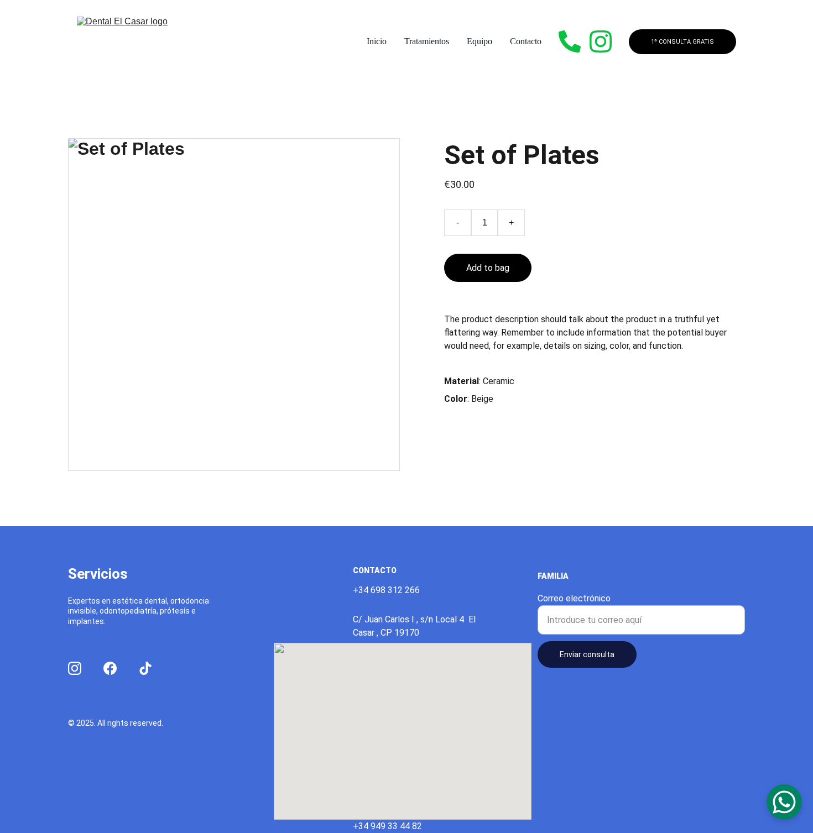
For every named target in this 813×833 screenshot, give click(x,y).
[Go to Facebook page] (110, 668)
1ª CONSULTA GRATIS (682, 41)
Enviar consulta (587, 654)
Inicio (377, 41)
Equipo (479, 41)
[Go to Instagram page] (601, 41)
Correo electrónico (574, 598)
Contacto (525, 41)
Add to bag (487, 268)
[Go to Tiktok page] (145, 668)
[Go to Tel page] (574, 41)
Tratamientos (426, 41)
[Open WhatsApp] (784, 802)
